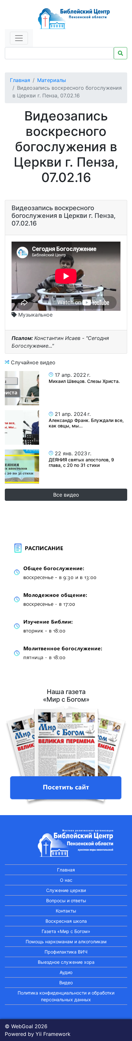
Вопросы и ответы (66, 900)
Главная (20, 80)
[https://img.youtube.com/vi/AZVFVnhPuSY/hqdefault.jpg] (22, 388)
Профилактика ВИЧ (66, 951)
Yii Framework (53, 1034)
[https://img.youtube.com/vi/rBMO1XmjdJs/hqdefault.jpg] (22, 427)
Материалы (51, 80)
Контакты (66, 910)
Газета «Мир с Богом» (66, 931)
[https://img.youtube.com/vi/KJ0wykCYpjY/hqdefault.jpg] (22, 467)
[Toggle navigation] (19, 38)
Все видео (66, 495)
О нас (66, 880)
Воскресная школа (66, 921)
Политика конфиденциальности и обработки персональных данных (66, 996)
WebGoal (22, 1026)
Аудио (66, 972)
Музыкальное (35, 314)
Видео (66, 982)
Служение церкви (66, 890)
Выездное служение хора (66, 962)
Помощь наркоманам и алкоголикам (66, 941)
